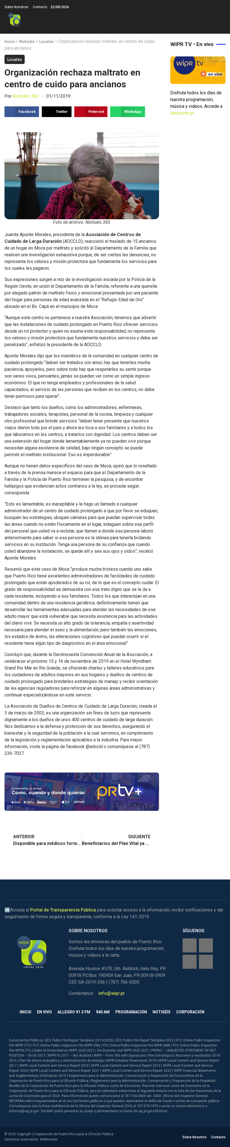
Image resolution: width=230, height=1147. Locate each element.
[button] (221, 19)
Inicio (9, 41)
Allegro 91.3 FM (74, 1012)
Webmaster (49, 1139)
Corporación (190, 1012)
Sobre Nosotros (16, 7)
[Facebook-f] (190, 945)
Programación (131, 1012)
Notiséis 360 (25, 96)
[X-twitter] (190, 962)
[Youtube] (206, 962)
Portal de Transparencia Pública (63, 910)
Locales (46, 41)
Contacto (40, 7)
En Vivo (44, 1012)
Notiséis (27, 41)
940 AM (103, 1012)
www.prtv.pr (182, 113)
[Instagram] (206, 945)
